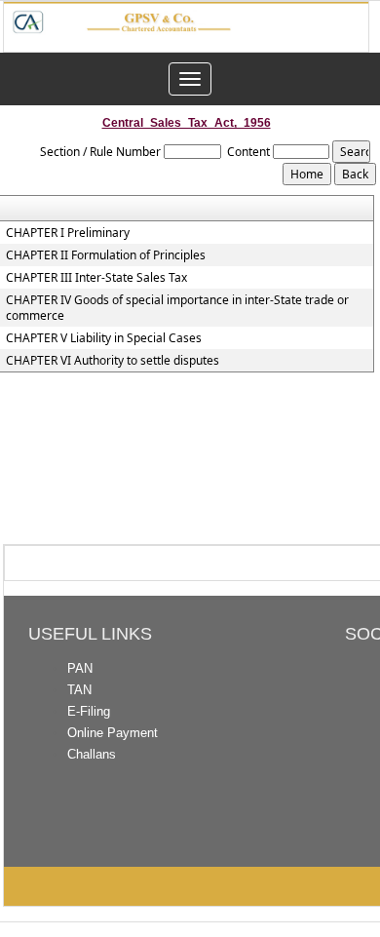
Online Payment (112, 732)
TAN (79, 690)
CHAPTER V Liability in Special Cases (104, 338)
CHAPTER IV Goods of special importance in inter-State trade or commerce (177, 308)
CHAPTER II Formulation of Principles (106, 255)
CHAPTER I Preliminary (68, 233)
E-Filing (88, 711)
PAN (80, 668)
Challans (91, 754)
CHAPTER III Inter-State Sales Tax (96, 278)
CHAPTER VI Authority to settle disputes (112, 361)
